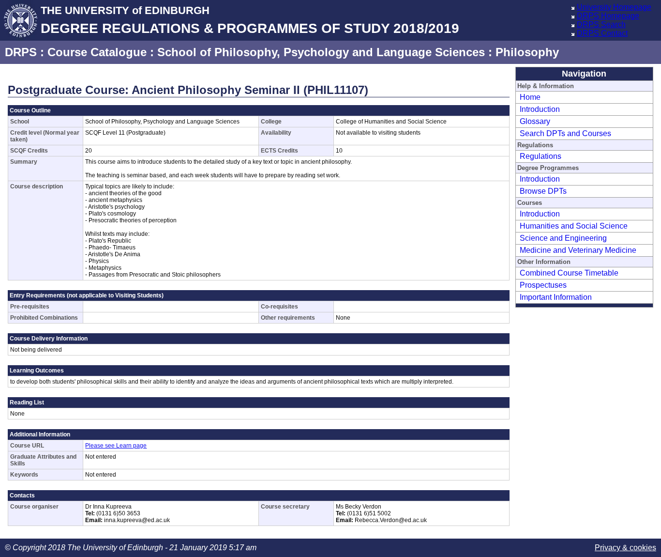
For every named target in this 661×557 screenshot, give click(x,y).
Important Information (556, 297)
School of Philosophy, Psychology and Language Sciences (321, 52)
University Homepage (614, 7)
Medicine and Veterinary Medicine (578, 250)
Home (530, 97)
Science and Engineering (563, 238)
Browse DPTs (543, 191)
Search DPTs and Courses (565, 133)
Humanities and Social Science (574, 226)
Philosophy (527, 52)
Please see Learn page (116, 445)
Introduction (540, 109)
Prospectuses (543, 285)
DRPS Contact (602, 33)
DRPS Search (601, 24)
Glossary (535, 121)
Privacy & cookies (625, 547)
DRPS (21, 52)
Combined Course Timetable (569, 273)
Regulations (540, 156)
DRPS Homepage (608, 16)
